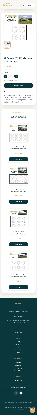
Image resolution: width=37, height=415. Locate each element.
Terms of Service (18, 371)
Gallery (18, 341)
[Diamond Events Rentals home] (8, 5)
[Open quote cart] (23, 5)
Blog (18, 352)
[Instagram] (21, 393)
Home (18, 336)
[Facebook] (16, 393)
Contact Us (18, 349)
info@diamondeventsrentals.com (18, 311)
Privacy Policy (18, 365)
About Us (18, 347)
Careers (18, 344)
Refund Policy (18, 368)
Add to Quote (18, 85)
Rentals (18, 338)
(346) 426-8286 (18, 316)
